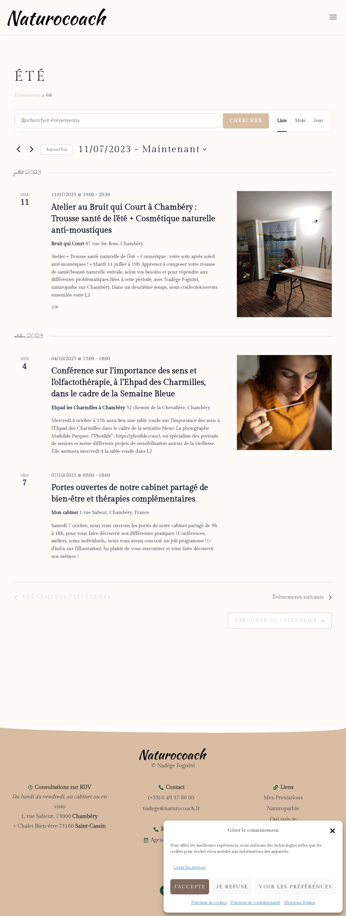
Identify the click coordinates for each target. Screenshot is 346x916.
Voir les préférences (295, 887)
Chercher (246, 120)
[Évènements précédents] (18, 149)
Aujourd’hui (57, 149)
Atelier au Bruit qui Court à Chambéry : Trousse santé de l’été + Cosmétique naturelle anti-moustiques (133, 219)
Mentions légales (299, 902)
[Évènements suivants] (31, 149)
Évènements (27, 95)
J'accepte (189, 887)
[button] (332, 830)
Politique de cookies (209, 902)
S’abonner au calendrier (276, 620)
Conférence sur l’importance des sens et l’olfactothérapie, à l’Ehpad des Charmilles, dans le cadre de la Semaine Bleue (128, 382)
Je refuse (232, 887)
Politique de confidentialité (255, 902)
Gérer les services (190, 867)
